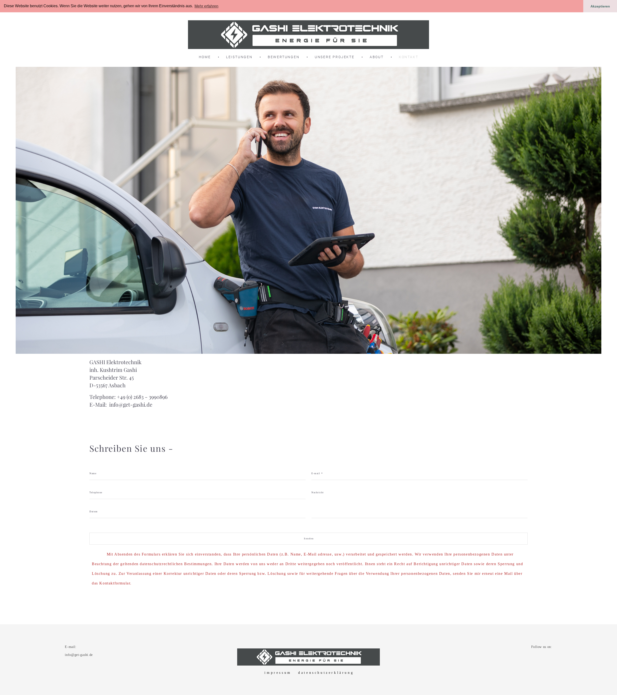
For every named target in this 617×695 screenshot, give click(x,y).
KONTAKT (408, 57)
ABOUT (377, 57)
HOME (205, 57)
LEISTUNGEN (239, 57)
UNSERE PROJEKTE (335, 57)
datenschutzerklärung (326, 672)
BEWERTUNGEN (284, 57)
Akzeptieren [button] (600, 6)
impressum (277, 672)
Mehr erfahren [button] (206, 6)
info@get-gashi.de (130, 404)
